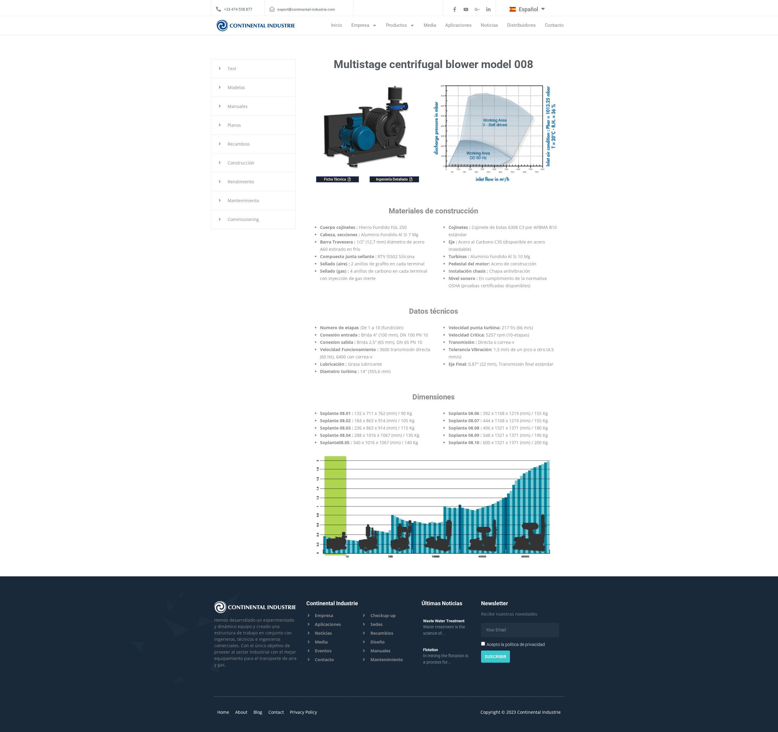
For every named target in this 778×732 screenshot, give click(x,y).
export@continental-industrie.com (306, 9)
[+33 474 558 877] (218, 9)
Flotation (430, 649)
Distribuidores (521, 25)
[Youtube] (466, 9)
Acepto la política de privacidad (516, 644)
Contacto (554, 25)
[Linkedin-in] (488, 9)
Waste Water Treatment (443, 621)
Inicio (336, 25)
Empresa (360, 25)
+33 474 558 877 (238, 9)
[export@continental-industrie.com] (272, 9)
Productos (396, 25)
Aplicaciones (458, 25)
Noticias (489, 25)
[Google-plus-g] (477, 9)
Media (430, 25)
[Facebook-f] (455, 9)
